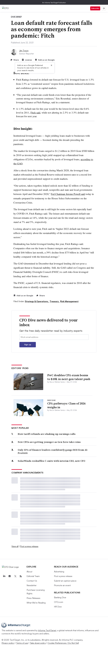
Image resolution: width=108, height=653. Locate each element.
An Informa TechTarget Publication (54, 3)
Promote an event (62, 585)
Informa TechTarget (47, 630)
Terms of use (22, 643)
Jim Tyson (23, 50)
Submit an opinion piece (65, 580)
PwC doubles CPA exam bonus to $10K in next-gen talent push (68, 377)
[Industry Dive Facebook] (9, 576)
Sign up (27, 344)
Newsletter (31, 585)
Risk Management (69, 301)
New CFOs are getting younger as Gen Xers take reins (49, 441)
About (29, 571)
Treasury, (55, 301)
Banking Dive (60, 597)
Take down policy (38, 643)
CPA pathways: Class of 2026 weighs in (66, 405)
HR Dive (58, 606)
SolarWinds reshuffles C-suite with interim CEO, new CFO (51, 460)
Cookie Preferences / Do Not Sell (63, 643)
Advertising (59, 571)
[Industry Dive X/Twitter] (15, 576)
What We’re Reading (36, 602)
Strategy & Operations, (37, 301)
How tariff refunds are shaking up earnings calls (46, 433)
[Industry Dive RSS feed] (20, 576)
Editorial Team (33, 576)
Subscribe (95, 8)
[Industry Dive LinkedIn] (4, 576)
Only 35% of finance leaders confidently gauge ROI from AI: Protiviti (53, 451)
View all (14, 546)
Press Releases (33, 598)
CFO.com (58, 602)
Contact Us (32, 580)
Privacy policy (8, 643)
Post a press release (29, 546)
